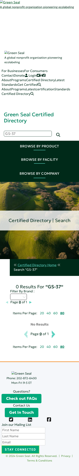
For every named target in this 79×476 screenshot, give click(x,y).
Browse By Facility (39, 159)
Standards (25, 29)
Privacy (65, 456)
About (6, 80)
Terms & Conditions (39, 460)
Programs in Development (50, 84)
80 (62, 313)
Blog (33, 29)
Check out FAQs (21, 398)
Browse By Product (39, 146)
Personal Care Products (48, 62)
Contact (8, 76)
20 (42, 313)
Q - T (16, 296)
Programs (24, 20)
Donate (19, 76)
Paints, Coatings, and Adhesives (54, 48)
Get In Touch (21, 412)
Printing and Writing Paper (50, 71)
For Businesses (13, 71)
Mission (35, 20)
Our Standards (41, 34)
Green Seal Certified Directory (29, 117)
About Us (24, 16)
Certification (39, 39)
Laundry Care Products (47, 57)
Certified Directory (14, 48)
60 (55, 313)
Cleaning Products (44, 43)
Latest (22, 25)
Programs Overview (45, 25)
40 (49, 313)
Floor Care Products (45, 66)
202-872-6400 (26, 378)
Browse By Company (39, 173)
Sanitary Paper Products (48, 52)
